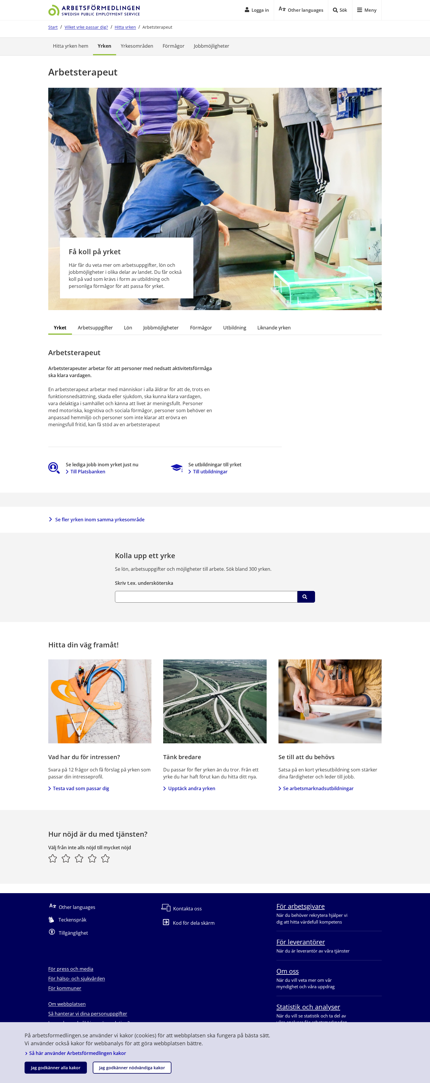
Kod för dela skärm (194, 923)
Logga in (260, 10)
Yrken (104, 46)
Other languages (77, 907)
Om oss (287, 971)
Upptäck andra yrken (191, 788)
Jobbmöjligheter (211, 46)
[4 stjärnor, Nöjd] (92, 858)
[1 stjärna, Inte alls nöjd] (52, 858)
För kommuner (64, 988)
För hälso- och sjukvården (76, 978)
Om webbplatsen (67, 1004)
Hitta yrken (125, 27)
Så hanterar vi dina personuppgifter (87, 1013)
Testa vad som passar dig (81, 788)
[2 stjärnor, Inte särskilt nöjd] (65, 858)
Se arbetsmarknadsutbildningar (318, 788)
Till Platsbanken (87, 471)
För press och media (70, 969)
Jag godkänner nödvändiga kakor (132, 1067)
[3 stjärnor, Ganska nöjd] (79, 858)
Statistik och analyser (308, 1006)
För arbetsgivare (300, 906)
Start (53, 27)
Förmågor (174, 46)
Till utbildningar (210, 471)
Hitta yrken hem (70, 46)
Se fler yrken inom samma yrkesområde (100, 519)
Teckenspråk (72, 920)
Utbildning (234, 327)
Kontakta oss (187, 908)
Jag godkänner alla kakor (55, 1067)
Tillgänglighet (73, 933)
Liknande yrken (274, 327)
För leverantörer (300, 941)
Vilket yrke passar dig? (86, 27)
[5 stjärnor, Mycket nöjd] (105, 858)
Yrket (60, 327)
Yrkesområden (137, 46)
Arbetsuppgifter (95, 327)
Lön (128, 327)
